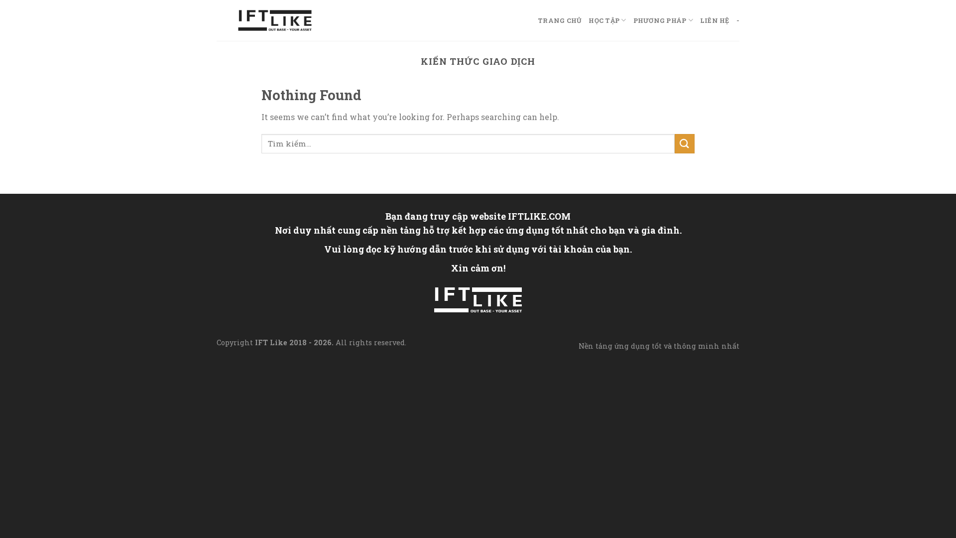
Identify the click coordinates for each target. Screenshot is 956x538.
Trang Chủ (560, 20)
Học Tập (604, 20)
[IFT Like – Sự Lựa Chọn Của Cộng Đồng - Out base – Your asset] (275, 20)
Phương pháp (660, 20)
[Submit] (685, 143)
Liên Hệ (714, 20)
